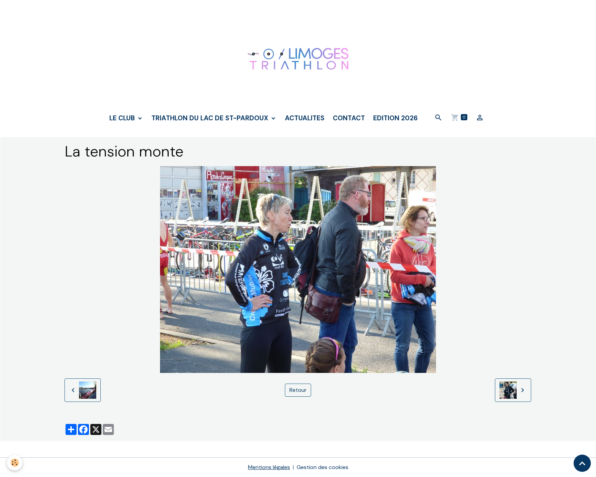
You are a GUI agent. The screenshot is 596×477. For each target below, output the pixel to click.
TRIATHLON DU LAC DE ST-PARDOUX (210, 118)
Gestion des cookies (322, 467)
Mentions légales (269, 467)
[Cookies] (14, 462)
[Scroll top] (582, 463)
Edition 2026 (395, 118)
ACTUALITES (305, 118)
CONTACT (349, 118)
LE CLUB (123, 118)
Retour (298, 390)
